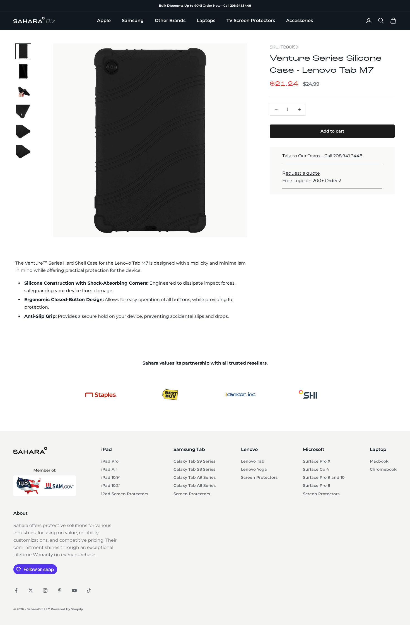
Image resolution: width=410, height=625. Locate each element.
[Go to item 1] (23, 51)
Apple (104, 20)
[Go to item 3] (23, 91)
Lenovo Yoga (254, 469)
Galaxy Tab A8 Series (194, 485)
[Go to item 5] (23, 131)
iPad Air (109, 469)
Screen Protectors (191, 494)
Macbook (379, 461)
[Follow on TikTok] (88, 590)
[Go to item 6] (23, 151)
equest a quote (303, 173)
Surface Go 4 (316, 469)
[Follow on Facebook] (16, 590)
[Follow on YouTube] (74, 590)
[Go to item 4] (23, 111)
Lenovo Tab (252, 461)
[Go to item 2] (23, 71)
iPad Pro (110, 461)
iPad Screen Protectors (124, 494)
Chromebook (383, 469)
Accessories (299, 20)
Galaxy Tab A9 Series (194, 477)
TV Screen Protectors (250, 20)
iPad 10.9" (110, 477)
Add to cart (332, 131)
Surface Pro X (317, 461)
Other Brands (170, 20)
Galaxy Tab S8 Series (194, 469)
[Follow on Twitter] (30, 590)
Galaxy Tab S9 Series (194, 461)
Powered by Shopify (67, 609)
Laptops (206, 20)
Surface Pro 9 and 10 (323, 477)
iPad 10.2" (110, 485)
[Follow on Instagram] (45, 590)
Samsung (133, 20)
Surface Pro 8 (316, 485)
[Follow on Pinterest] (59, 590)
